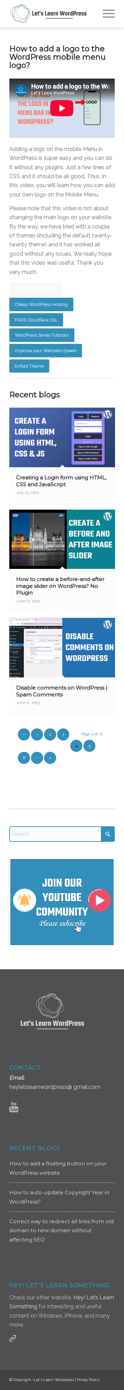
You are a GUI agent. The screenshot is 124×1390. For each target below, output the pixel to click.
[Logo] (51, 14)
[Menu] (105, 14)
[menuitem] (105, 14)
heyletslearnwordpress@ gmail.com (54, 1087)
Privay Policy (88, 1380)
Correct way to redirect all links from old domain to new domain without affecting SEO (61, 1230)
